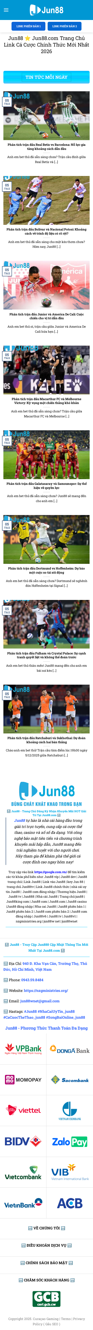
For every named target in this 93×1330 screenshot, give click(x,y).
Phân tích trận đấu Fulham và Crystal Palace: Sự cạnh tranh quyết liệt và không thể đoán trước (46, 655)
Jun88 (19, 820)
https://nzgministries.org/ (46, 990)
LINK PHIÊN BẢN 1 (28, 26)
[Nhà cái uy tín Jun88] (46, 10)
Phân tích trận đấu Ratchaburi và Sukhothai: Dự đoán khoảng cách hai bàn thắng (46, 740)
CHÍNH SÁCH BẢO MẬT (46, 1262)
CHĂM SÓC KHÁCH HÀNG (46, 1280)
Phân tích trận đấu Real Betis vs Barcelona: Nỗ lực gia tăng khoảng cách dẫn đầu (47, 147)
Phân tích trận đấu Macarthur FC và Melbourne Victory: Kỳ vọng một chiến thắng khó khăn (46, 401)
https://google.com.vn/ (50, 872)
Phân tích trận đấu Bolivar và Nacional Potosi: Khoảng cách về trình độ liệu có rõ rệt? (46, 231)
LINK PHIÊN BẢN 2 (64, 26)
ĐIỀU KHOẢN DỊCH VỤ (46, 1245)
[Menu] (6, 9)
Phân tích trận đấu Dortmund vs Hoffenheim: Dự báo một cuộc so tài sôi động (46, 571)
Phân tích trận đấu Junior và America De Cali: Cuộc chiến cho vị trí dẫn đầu (46, 316)
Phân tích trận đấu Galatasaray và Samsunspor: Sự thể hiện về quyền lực (47, 486)
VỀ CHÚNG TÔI (46, 1228)
